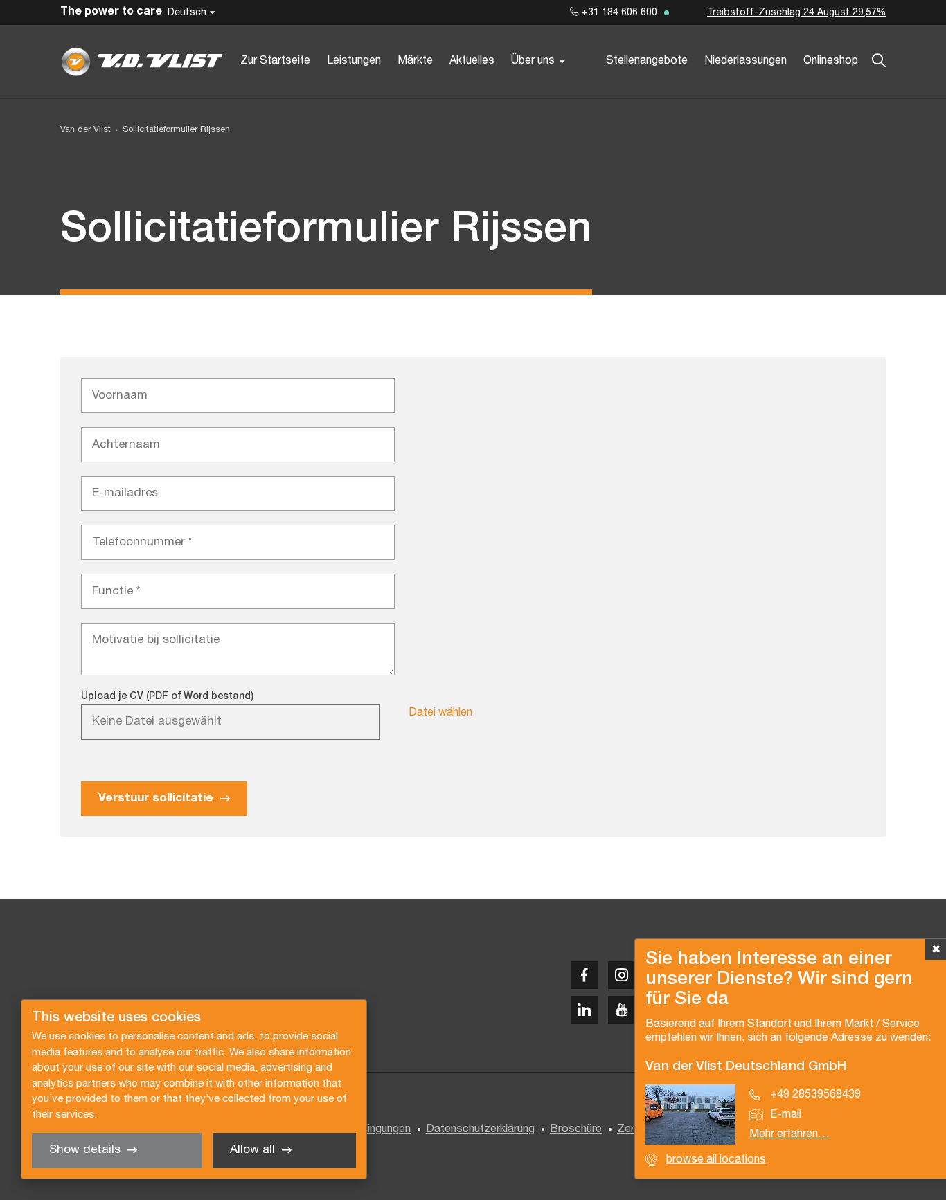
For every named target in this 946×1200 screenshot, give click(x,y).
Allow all (252, 1150)
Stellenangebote (647, 61)
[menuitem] (170, 130)
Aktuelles (471, 61)
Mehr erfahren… (789, 1134)
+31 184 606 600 (618, 12)
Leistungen (354, 61)
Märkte (415, 61)
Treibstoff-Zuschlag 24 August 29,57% (796, 12)
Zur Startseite (275, 61)
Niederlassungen (745, 61)
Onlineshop (830, 61)
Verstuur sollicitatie (155, 798)
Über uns (533, 61)
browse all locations (716, 1160)
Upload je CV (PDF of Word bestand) (167, 696)
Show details (85, 1150)
